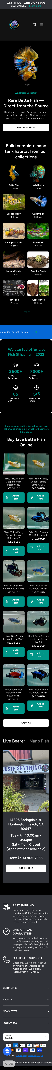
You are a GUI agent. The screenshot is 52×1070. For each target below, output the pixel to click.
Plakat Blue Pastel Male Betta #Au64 (38, 587)
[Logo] (14, 25)
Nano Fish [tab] (39, 741)
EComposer (29, 1068)
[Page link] (26, 781)
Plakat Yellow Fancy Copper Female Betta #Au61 (14, 535)
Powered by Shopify (35, 1056)
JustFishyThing (21, 1056)
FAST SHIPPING (23, 905)
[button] (34, 24)
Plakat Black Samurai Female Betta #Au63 (13, 587)
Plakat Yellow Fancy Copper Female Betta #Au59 (14, 481)
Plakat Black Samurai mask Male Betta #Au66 (38, 639)
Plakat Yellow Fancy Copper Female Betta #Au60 (38, 481)
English (9, 1038)
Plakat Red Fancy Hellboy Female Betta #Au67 (13, 692)
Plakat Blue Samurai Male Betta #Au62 (38, 534)
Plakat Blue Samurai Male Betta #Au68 (38, 691)
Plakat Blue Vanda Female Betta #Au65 (13, 637)
